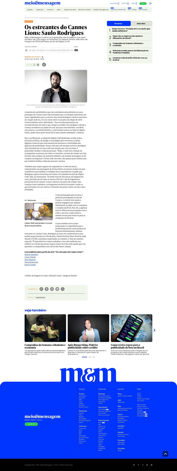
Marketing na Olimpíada (105, 398)
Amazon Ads (101, 426)
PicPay (100, 432)
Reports (81, 422)
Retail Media (143, 10)
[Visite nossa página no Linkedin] (147, 465)
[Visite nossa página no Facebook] (134, 465)
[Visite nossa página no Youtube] (151, 465)
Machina (100, 437)
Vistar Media (101, 435)
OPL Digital (101, 428)
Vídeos (81, 415)
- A (27, 65)
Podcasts (81, 413)
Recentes (118, 24)
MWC (80, 432)
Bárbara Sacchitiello (33, 57)
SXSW (80, 430)
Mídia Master (121, 402)
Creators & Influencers (104, 411)
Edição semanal (70, 10)
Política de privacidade (143, 399)
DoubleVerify (101, 448)
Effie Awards (82, 441)
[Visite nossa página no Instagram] (142, 465)
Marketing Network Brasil (125, 408)
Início (26, 18)
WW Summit (82, 436)
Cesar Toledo (30, 257)
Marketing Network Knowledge (123, 417)
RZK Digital (101, 446)
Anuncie (139, 397)
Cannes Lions (82, 428)
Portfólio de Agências (101, 10)
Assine (143, 3)
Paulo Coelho (30, 264)
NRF (80, 434)
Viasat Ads (101, 439)
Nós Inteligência (102, 434)
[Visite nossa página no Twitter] (138, 465)
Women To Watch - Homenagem (123, 421)
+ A (31, 65)
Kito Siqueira (30, 259)
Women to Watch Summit (125, 396)
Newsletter (113, 3)
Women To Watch (83, 407)
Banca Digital (82, 418)
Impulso (100, 430)
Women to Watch (84, 10)
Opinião (81, 403)
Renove (139, 395)
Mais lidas (141, 24)
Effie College (132, 10)
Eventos (50, 10)
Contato (124, 3)
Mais (59, 10)
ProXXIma (82, 405)
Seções (30, 10)
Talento (100, 403)
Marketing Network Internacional (123, 435)
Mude (100, 445)
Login (133, 3)
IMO (99, 424)
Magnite (100, 441)
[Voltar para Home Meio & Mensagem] (42, 3)
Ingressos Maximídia (118, 10)
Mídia (80, 400)
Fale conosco (140, 401)
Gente (80, 401)
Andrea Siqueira (31, 254)
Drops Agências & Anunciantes (103, 400)
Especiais (40, 10)
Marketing (82, 398)
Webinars (81, 417)
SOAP (99, 422)
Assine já (31, 424)
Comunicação (33, 18)
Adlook (100, 450)
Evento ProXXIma (84, 437)
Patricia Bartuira (31, 262)
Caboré (81, 443)
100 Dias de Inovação (104, 396)
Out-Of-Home (102, 413)
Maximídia (82, 439)
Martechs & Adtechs (104, 415)
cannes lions (40, 297)
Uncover (100, 443)
